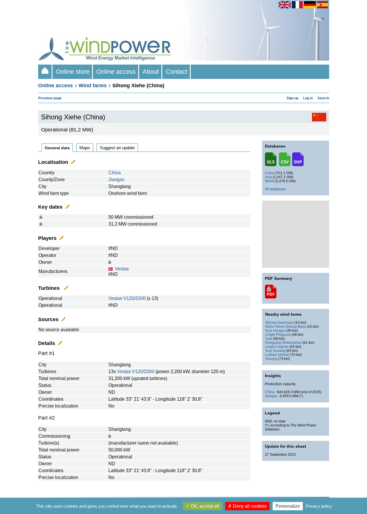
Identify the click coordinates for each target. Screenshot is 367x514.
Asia (268, 177)
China (114, 172)
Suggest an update (117, 147)
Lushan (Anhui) (277, 355)
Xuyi (268, 339)
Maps (84, 147)
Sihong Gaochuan (279, 323)
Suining (271, 359)
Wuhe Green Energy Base (285, 327)
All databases (275, 189)
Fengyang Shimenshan (283, 343)
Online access (116, 71)
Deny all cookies (249, 506)
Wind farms (93, 85)
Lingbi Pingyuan (278, 335)
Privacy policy (319, 506)
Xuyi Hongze (275, 331)
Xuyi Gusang (275, 351)
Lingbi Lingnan (277, 347)
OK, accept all (204, 506)
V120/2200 (134, 298)
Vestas (122, 268)
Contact (176, 71)
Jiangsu (116, 179)
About (150, 71)
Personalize (288, 506)
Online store (72, 71)
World (269, 181)
